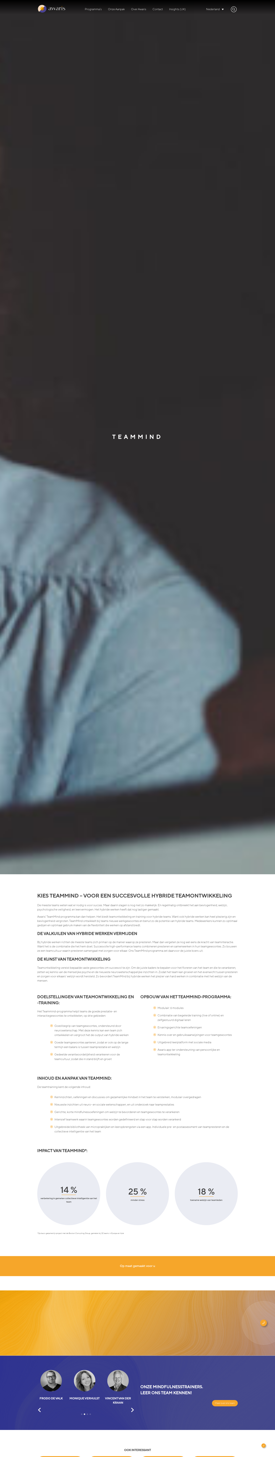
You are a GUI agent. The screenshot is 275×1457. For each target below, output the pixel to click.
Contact (158, 9)
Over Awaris (138, 9)
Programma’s (93, 9)
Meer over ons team (225, 1403)
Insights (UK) (177, 9)
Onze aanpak (116, 9)
